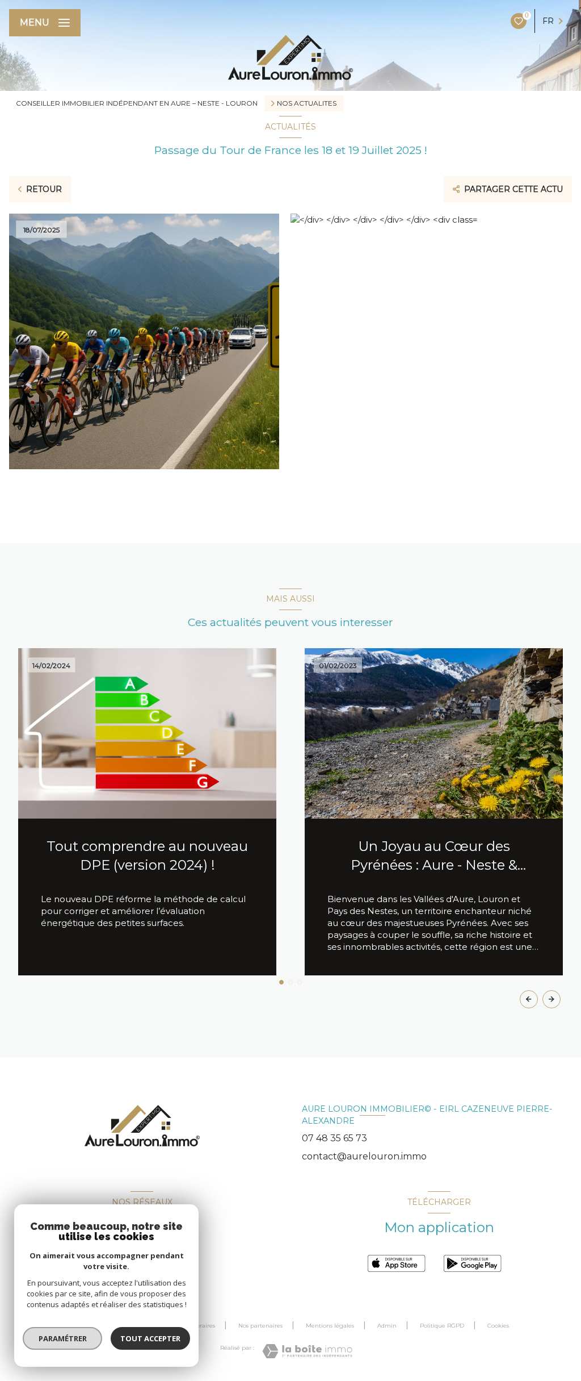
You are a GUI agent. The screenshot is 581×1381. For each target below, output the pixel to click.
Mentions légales (330, 1325)
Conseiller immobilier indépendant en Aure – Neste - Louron (137, 103)
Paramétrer (63, 1338)
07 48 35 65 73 (334, 1138)
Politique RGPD (442, 1325)
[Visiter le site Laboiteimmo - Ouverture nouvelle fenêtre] (307, 1351)
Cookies (498, 1325)
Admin (387, 1325)
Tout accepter (150, 1338)
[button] (551, 999)
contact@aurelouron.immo (364, 1156)
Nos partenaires (260, 1325)
